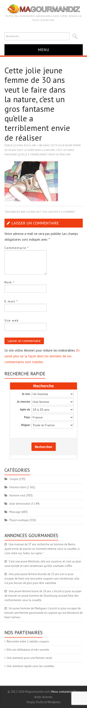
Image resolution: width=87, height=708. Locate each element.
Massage (15, 512)
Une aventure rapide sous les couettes (30, 666)
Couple (13, 479)
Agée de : (25, 409)
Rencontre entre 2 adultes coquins (28, 641)
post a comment (64, 211)
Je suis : (26, 394)
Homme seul (17, 495)
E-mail (11, 301)
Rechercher (43, 446)
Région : (26, 425)
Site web (11, 320)
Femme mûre (17, 487)
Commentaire (16, 248)
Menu (43, 49)
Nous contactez (61, 692)
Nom (9, 282)
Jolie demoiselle (19, 504)
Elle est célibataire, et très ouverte (28, 650)
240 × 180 (37, 145)
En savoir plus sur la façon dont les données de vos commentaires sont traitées (42, 356)
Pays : (27, 417)
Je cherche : (24, 401)
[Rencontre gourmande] (43, 9)
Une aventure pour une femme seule (29, 658)
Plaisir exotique (19, 520)
